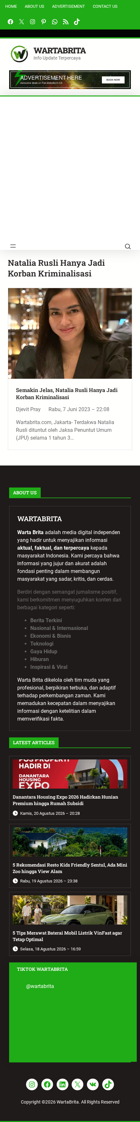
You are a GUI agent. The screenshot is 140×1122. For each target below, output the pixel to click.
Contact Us (105, 6)
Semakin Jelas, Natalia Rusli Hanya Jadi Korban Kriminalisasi (67, 393)
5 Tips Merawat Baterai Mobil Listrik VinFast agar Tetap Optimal (67, 936)
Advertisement (68, 6)
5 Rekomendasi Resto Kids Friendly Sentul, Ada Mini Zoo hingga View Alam (70, 868)
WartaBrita (60, 50)
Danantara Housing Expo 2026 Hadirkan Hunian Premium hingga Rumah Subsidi (65, 800)
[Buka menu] (13, 246)
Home (11, 6)
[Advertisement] (70, 169)
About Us (34, 6)
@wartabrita (40, 986)
